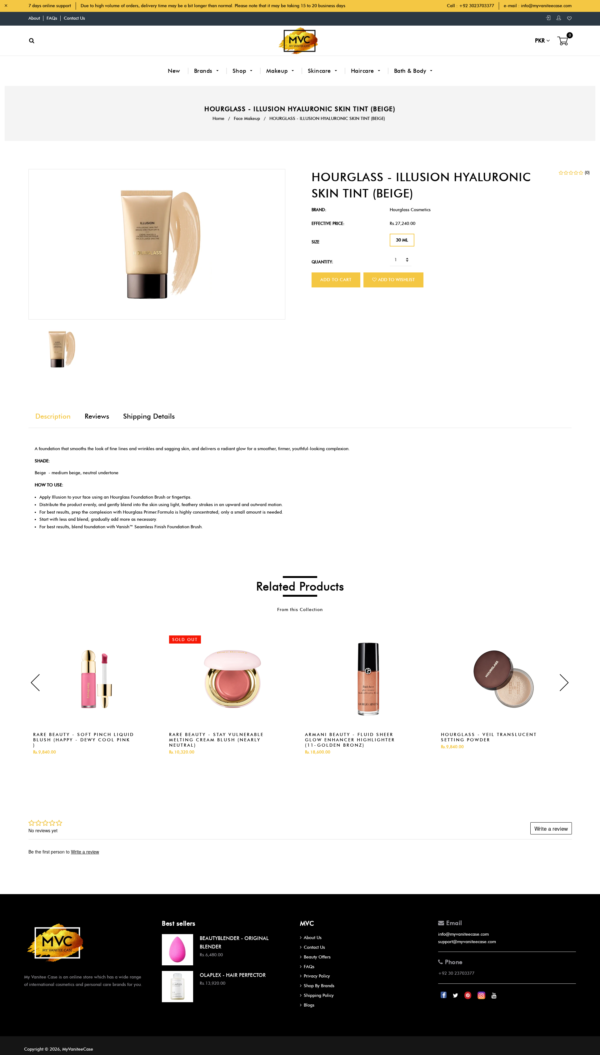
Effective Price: (328, 223)
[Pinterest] (468, 995)
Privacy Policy (317, 976)
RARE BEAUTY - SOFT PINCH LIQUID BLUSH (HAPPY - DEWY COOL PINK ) (83, 740)
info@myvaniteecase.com (546, 5)
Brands (204, 70)
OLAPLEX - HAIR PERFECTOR (233, 975)
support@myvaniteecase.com (467, 941)
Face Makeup (247, 118)
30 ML (402, 240)
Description (53, 416)
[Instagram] (482, 995)
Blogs (309, 1005)
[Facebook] (444, 995)
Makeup (278, 70)
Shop (240, 70)
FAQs (52, 18)
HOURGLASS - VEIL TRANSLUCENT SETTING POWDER (489, 737)
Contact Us (74, 18)
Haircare (363, 70)
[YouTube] (494, 995)
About (34, 18)
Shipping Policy (319, 995)
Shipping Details (149, 416)
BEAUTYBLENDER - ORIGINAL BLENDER (234, 942)
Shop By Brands (319, 985)
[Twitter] (456, 995)
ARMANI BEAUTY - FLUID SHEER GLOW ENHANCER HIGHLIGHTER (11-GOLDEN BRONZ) (350, 740)
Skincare (320, 70)
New (174, 70)
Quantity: (322, 261)
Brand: (319, 209)
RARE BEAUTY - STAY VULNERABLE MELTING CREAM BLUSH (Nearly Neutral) (216, 740)
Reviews (97, 416)
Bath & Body (411, 70)
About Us (313, 937)
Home (218, 118)
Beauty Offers (317, 957)
